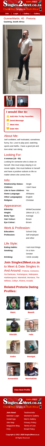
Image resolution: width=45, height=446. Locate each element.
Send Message (17, 120)
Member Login (13, 416)
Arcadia (29, 281)
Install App (11, 419)
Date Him (14, 129)
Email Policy (29, 429)
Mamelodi (22, 277)
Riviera (22, 281)
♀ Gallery (25, 13)
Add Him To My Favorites (21, 116)
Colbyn (15, 281)
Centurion (34, 271)
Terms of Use (30, 426)
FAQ (8, 429)
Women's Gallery (31, 416)
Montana (31, 277)
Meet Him (14, 125)
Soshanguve (22, 274)
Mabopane (33, 274)
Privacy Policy (30, 422)
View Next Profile (22, 390)
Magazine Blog (13, 426)
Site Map (10, 422)
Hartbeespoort (10, 277)
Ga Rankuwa (10, 274)
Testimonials (29, 412)
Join (7, 13)
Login (15, 13)
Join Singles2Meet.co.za (22, 262)
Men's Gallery (30, 419)
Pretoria (25, 271)
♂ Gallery (36, 13)
